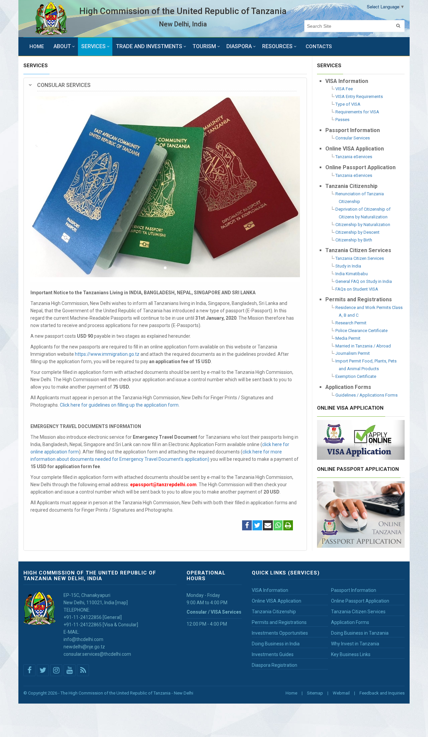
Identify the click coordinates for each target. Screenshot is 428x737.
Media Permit (347, 338)
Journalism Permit (352, 353)
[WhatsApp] (278, 526)
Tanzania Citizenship (274, 611)
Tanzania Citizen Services (359, 258)
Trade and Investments (149, 46)
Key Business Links (350, 654)
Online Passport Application (360, 601)
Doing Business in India (276, 643)
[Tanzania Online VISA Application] (361, 439)
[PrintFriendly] (288, 526)
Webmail (341, 693)
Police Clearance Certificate (361, 330)
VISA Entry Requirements (359, 96)
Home (36, 46)
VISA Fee (344, 88)
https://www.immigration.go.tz (107, 354)
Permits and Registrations (279, 622)
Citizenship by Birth (353, 239)
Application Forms (350, 622)
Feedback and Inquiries (382, 693)
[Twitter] (257, 526)
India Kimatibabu (351, 273)
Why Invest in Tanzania (355, 643)
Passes (342, 119)
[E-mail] (268, 526)
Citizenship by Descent (357, 232)
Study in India (348, 266)
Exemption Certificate (355, 376)
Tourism (204, 46)
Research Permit (350, 322)
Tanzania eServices (353, 156)
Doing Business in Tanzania (360, 633)
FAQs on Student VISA (356, 289)
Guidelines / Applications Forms (366, 395)
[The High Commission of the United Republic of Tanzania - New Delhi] (51, 18)
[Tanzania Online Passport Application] (361, 513)
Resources (277, 46)
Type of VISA (347, 104)
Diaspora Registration (274, 665)
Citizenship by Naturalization (362, 224)
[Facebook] (247, 526)
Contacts (319, 46)
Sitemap (315, 693)
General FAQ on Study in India (363, 281)
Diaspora (239, 46)
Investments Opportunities (280, 633)
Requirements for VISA (357, 111)
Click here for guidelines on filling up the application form (119, 405)
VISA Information (270, 590)
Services (93, 46)
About (62, 46)
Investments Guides (273, 654)
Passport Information (353, 590)
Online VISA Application (276, 601)
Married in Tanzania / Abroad (363, 345)
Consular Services (352, 137)
